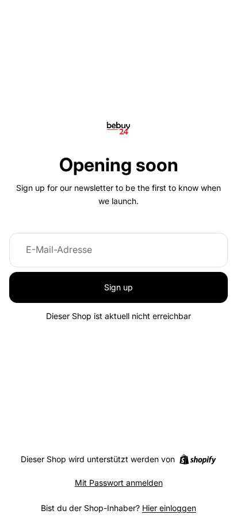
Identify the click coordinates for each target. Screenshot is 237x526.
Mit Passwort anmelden (119, 482)
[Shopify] (197, 459)
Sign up (118, 287)
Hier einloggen (169, 508)
